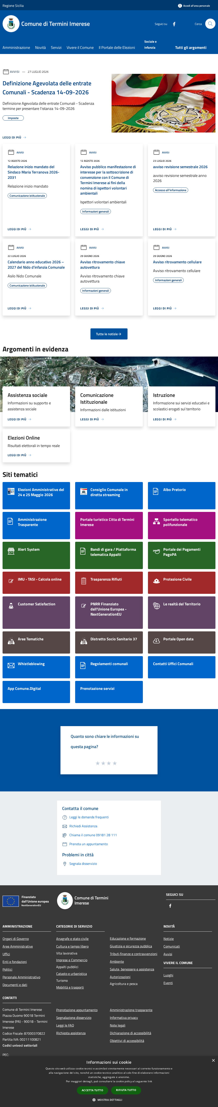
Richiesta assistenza (71, 1033)
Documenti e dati (15, 984)
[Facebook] (172, 23)
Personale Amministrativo (21, 977)
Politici (7, 969)
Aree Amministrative (18, 946)
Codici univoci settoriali (20, 1045)
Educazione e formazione (128, 938)
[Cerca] (210, 24)
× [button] (213, 1060)
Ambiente (117, 961)
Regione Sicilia (13, 5)
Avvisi (15, 71)
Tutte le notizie (107, 333)
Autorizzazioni (120, 976)
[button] (109, 1100)
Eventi (168, 982)
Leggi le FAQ (65, 1025)
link (150, 1081)
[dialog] (109, 1081)
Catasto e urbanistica (71, 973)
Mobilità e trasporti (70, 987)
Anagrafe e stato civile (72, 938)
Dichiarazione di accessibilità (130, 1033)
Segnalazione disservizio (73, 1017)
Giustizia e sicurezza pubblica (131, 946)
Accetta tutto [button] (92, 1090)
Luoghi (168, 975)
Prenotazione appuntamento (77, 1009)
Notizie (169, 938)
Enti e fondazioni (15, 961)
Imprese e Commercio (71, 960)
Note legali (117, 1025)
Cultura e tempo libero (72, 946)
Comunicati (172, 946)
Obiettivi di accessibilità (127, 1040)
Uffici (6, 954)
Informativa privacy (124, 1017)
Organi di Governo (16, 938)
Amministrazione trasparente (131, 1009)
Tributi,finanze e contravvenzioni (133, 953)
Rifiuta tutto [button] (126, 1090)
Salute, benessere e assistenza (132, 969)
